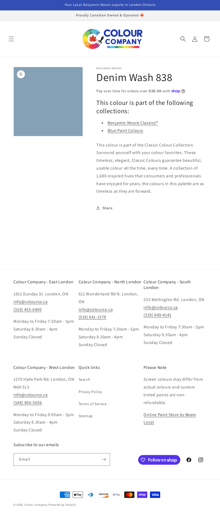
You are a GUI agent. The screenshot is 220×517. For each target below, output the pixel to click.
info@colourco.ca (30, 302)
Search (84, 379)
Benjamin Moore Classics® (133, 123)
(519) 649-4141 (157, 315)
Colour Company (36, 505)
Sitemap (86, 415)
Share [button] (107, 208)
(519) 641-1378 (92, 317)
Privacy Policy (90, 391)
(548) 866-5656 (27, 402)
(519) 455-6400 (27, 309)
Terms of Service (93, 403)
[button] (11, 39)
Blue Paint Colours (125, 130)
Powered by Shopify (62, 505)
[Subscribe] (104, 459)
